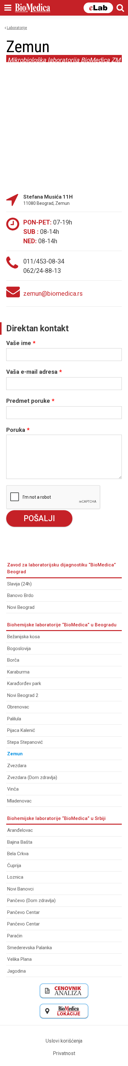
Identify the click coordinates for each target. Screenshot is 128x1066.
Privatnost (64, 1053)
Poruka (18, 430)
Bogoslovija (19, 648)
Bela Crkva (18, 853)
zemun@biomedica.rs (53, 293)
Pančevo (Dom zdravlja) (31, 900)
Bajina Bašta (19, 842)
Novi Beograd (20, 607)
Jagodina (16, 971)
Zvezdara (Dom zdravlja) (32, 777)
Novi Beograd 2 (22, 695)
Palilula (14, 719)
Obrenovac (18, 707)
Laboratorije (17, 28)
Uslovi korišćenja (64, 1041)
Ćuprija (14, 865)
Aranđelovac (20, 830)
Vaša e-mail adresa (34, 371)
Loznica (15, 877)
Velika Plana (19, 959)
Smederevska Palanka (29, 947)
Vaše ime (20, 343)
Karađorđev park (24, 683)
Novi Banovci (20, 889)
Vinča (13, 789)
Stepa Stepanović (25, 742)
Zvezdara (16, 765)
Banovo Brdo (20, 595)
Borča (13, 660)
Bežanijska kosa (23, 636)
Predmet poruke (30, 400)
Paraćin (14, 936)
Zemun (15, 754)
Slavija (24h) (19, 584)
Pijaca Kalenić (21, 730)
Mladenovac (19, 801)
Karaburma (18, 672)
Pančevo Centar (23, 912)
